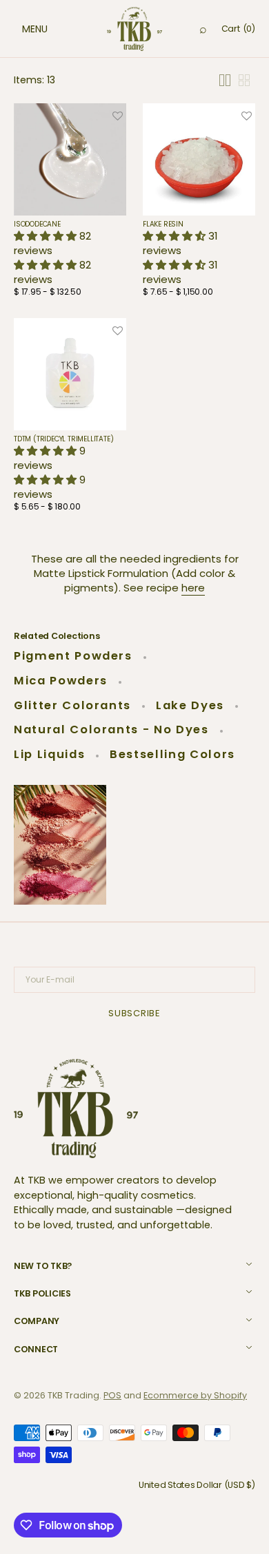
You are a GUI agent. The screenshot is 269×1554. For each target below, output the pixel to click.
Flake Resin (163, 224)
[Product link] (70, 203)
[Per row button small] (244, 80)
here (193, 587)
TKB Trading (73, 1395)
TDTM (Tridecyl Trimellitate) (63, 438)
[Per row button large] (225, 80)
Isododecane (37, 224)
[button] (21, 29)
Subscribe (134, 1013)
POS (112, 1395)
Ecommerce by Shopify (195, 1395)
